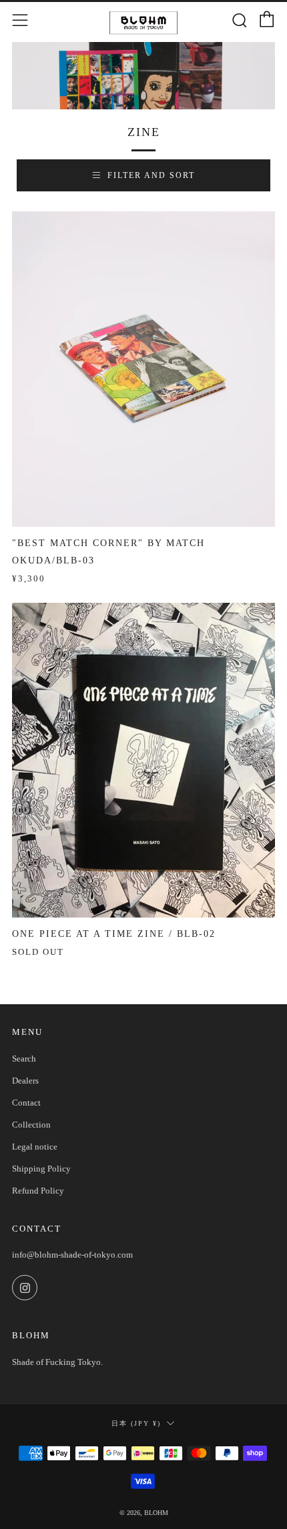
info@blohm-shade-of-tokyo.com (72, 1255)
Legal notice (34, 1147)
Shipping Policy (41, 1169)
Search (24, 1059)
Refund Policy (38, 1191)
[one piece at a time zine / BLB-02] (143, 760)
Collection (31, 1125)
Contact (26, 1103)
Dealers (25, 1081)
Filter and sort (151, 175)
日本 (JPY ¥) (136, 1423)
